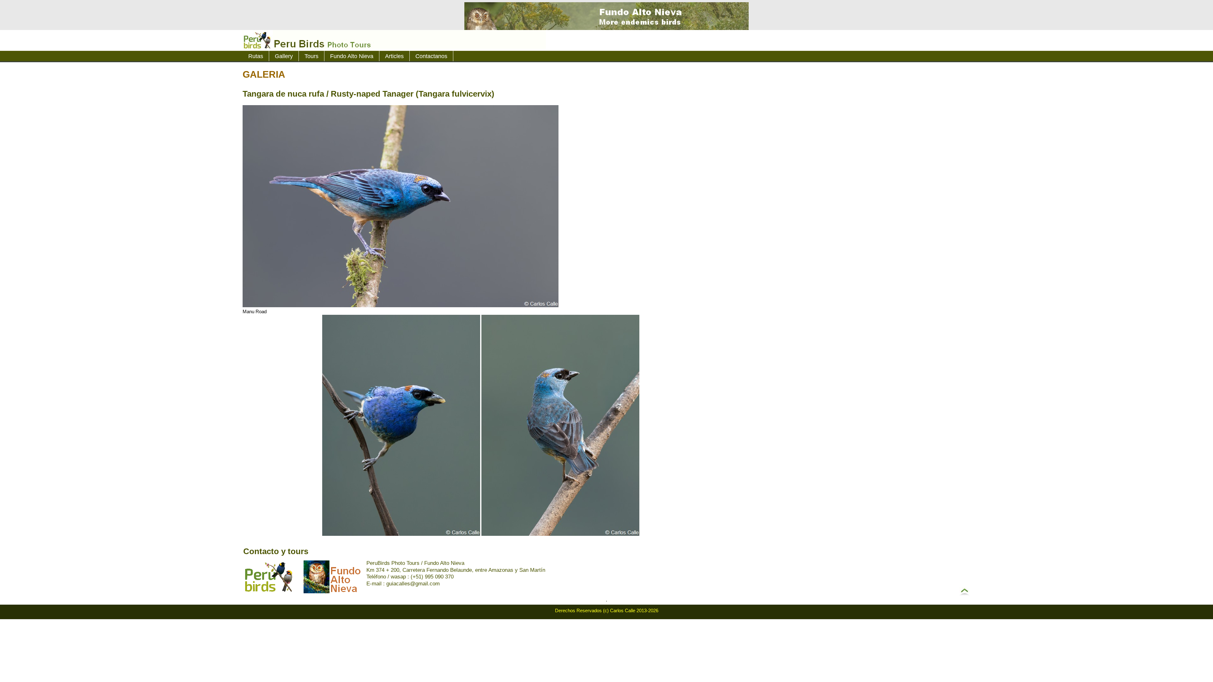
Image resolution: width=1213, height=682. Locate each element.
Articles (394, 56)
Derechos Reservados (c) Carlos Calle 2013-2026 (606, 610)
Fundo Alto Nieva (351, 56)
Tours (311, 56)
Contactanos (431, 56)
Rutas (255, 56)
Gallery (284, 56)
